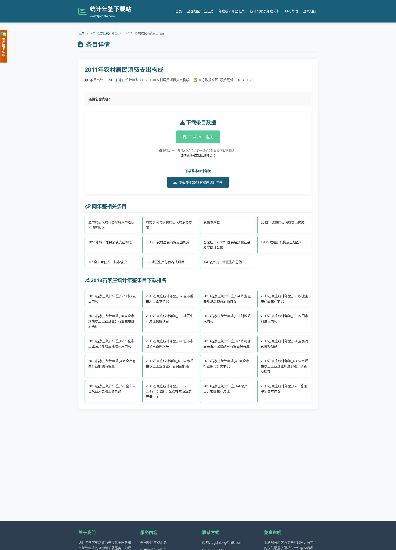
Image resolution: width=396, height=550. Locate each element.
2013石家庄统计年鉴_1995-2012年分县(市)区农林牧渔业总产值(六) (169, 391)
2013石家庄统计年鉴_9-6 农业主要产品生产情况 (284, 299)
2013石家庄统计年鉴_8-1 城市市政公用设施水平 (169, 344)
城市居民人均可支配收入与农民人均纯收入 (111, 225)
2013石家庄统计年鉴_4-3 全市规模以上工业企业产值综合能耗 (169, 364)
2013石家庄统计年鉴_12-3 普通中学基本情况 (284, 389)
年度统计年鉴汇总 (232, 11)
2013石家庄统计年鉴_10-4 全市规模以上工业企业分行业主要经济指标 (111, 321)
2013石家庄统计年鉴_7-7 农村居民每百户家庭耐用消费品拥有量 (227, 344)
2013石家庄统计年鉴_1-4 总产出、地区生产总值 (225, 389)
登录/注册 (310, 11)
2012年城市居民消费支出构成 (282, 222)
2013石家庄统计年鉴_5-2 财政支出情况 (112, 299)
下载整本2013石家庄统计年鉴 (201, 182)
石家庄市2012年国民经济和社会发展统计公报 (226, 245)
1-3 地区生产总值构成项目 (165, 262)
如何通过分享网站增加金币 (198, 156)
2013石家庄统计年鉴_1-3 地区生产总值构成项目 (169, 319)
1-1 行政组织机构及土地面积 (282, 242)
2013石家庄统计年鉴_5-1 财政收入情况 (227, 319)
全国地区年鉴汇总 (200, 11)
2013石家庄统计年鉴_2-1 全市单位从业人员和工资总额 (112, 389)
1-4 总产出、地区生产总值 (222, 262)
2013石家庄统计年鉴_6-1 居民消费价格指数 (284, 344)
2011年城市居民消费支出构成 (110, 242)
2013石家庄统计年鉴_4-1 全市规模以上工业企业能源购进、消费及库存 (284, 366)
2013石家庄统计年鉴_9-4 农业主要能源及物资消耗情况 (227, 299)
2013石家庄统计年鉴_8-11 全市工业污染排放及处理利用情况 (111, 344)
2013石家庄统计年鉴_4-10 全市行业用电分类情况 (226, 364)
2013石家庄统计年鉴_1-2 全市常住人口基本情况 (169, 299)
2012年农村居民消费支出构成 (168, 242)
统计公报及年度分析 (265, 11)
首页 (178, 11)
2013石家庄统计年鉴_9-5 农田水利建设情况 (284, 319)
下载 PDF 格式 (201, 136)
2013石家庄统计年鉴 (104, 33)
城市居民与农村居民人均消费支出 (169, 225)
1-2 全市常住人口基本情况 (107, 262)
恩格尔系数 (211, 222)
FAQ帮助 (291, 11)
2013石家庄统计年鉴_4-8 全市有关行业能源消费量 (112, 364)
